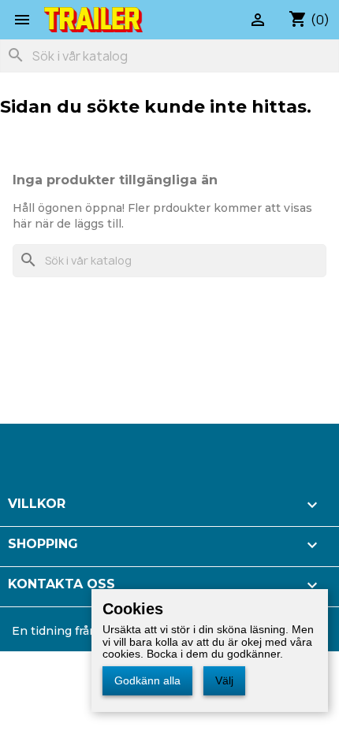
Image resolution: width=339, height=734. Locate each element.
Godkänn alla (147, 680)
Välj (224, 680)
